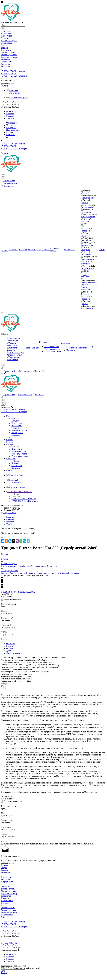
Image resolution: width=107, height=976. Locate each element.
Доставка (10, 651)
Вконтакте (11, 111)
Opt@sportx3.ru (9, 102)
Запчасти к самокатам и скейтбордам (51, 573)
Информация (7, 882)
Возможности (7, 900)
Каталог (15, 421)
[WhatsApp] (20, 541)
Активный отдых (38, 566)
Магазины (5, 886)
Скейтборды (73, 573)
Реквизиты (6, 896)
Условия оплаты (8, 889)
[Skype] (24, 541)
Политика (5, 898)
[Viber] (17, 541)
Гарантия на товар (9, 893)
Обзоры (4, 917)
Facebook (10, 114)
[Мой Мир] (9, 541)
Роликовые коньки (18, 573)
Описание (10, 644)
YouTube (10, 118)
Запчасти (27, 566)
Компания (15, 463)
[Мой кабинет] (2, 368)
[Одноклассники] (6, 541)
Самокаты (30, 573)
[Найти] (3, 28)
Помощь (4, 903)
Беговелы (5, 573)
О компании (6, 877)
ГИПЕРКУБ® (20, 966)
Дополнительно (13, 653)
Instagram (10, 116)
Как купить (16, 449)
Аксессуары (17, 566)
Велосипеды (6, 566)
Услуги (4, 867)
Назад (16, 418)
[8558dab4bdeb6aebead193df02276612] (18, 592)
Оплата (9, 648)
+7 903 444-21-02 (14, 76)
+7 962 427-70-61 (13, 71)
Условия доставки (9, 891)
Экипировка (52, 566)
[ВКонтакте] (2, 541)
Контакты (5, 879)
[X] (13, 541)
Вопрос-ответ (7, 915)
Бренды (4, 870)
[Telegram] (28, 541)
